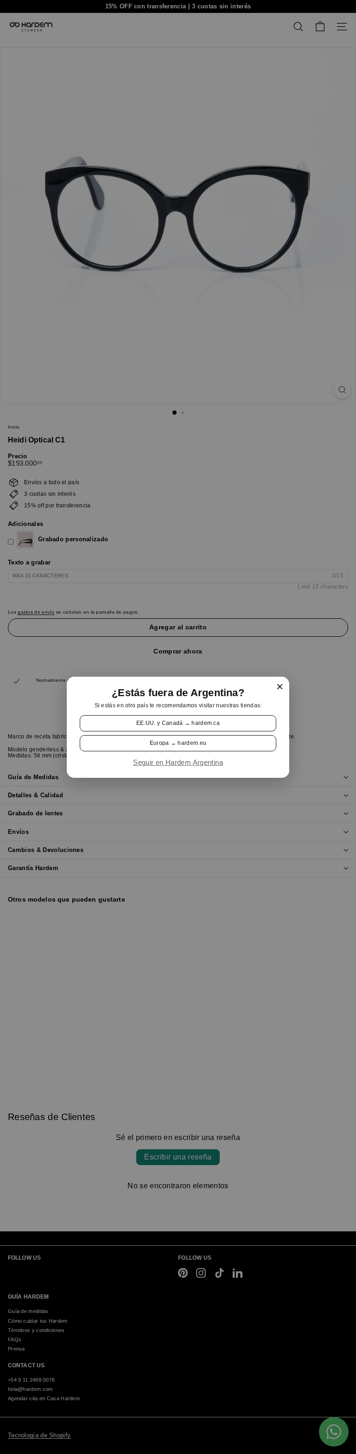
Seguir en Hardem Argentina (178, 762)
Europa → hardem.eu (178, 743)
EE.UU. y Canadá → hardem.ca (178, 722)
